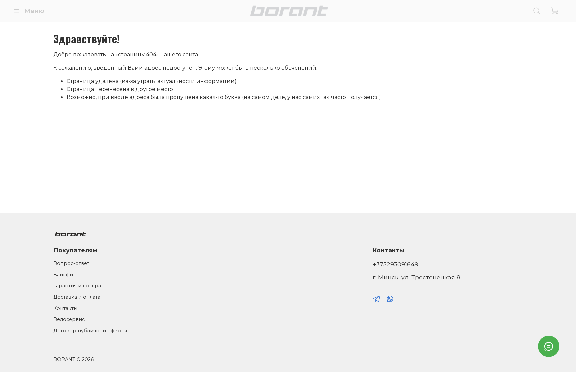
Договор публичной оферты (90, 331)
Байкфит (64, 275)
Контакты (65, 308)
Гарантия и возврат (78, 286)
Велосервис (69, 319)
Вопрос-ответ (71, 263)
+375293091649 (395, 264)
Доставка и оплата (76, 297)
